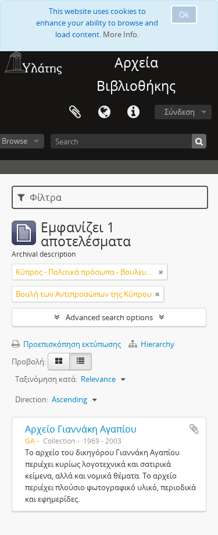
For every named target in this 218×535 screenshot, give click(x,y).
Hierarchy (156, 344)
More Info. (121, 34)
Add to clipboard (194, 429)
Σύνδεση (180, 112)
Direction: (31, 399)
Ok (184, 14)
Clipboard (75, 112)
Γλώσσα (104, 112)
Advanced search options (109, 317)
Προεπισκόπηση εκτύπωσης (71, 344)
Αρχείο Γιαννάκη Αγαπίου (81, 429)
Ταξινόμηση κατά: (46, 379)
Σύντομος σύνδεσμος (133, 112)
